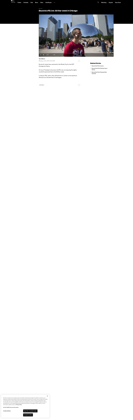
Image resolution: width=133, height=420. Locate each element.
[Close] (47, 396)
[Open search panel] (98, 3)
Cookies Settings (7, 410)
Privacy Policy (19, 404)
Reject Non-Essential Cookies (30, 410)
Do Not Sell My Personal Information (11, 407)
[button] (54, 2)
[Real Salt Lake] (13, 2)
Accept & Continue (28, 414)
